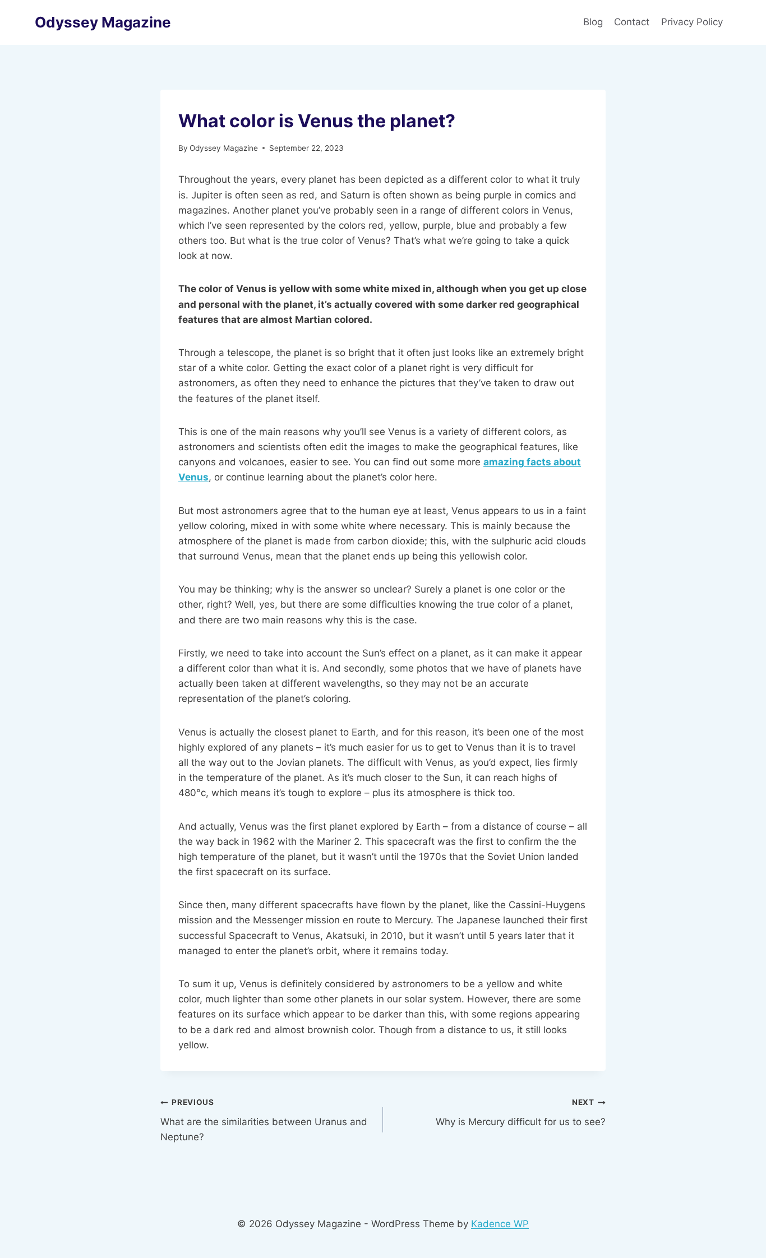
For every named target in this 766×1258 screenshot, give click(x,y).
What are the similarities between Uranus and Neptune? (263, 1120)
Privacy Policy (693, 21)
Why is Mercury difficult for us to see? (521, 1112)
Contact (631, 21)
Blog (593, 21)
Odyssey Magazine (224, 148)
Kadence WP (500, 1223)
